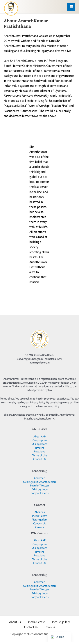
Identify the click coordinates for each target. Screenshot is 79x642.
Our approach (39, 444)
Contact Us (39, 459)
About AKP (39, 436)
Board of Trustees (39, 485)
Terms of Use (39, 455)
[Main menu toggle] (71, 7)
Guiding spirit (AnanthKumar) (39, 481)
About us (40, 512)
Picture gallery (39, 519)
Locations (39, 451)
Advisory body (40, 489)
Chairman (39, 478)
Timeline (39, 447)
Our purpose (40, 440)
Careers (39, 527)
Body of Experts (40, 493)
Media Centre (39, 516)
